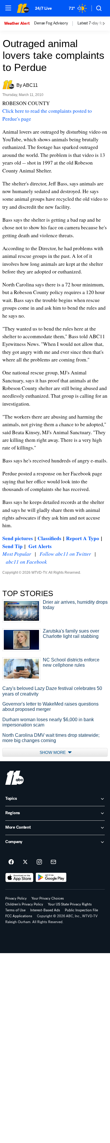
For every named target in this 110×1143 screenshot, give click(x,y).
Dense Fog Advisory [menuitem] (51, 23)
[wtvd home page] (14, 778)
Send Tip (12, 546)
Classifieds (49, 538)
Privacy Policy (16, 898)
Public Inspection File (81, 910)
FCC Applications (18, 916)
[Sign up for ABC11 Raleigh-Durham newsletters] (53, 862)
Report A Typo (82, 538)
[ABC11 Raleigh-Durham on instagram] (39, 862)
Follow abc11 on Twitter (65, 553)
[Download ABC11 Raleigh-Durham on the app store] (19, 877)
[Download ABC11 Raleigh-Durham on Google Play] (51, 877)
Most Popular (16, 553)
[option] (19, 23)
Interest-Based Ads (45, 910)
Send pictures (17, 538)
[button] (8, 8)
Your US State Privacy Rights (70, 904)
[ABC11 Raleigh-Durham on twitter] (25, 862)
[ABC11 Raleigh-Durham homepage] (23, 8)
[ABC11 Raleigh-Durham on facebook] (11, 862)
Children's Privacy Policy (24, 904)
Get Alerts (40, 546)
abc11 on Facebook (26, 561)
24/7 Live (43, 8)
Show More (53, 752)
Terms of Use (15, 910)
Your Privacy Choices (47, 898)
